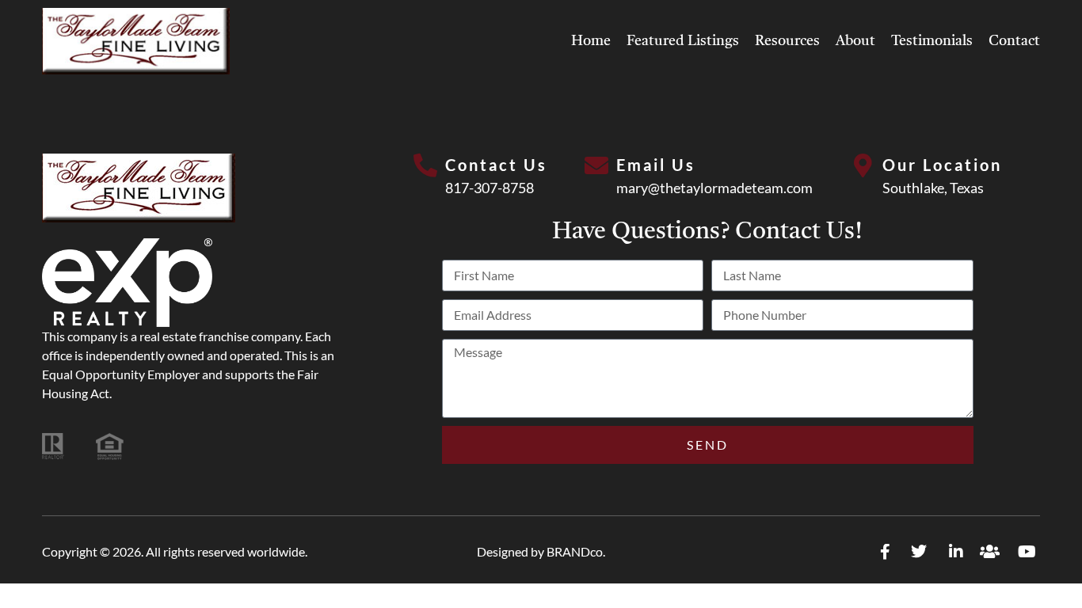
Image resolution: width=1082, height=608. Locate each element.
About (855, 41)
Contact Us (496, 164)
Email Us (655, 164)
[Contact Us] (425, 165)
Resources (787, 41)
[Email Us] (596, 165)
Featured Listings (683, 41)
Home (591, 41)
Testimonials (932, 41)
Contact (1014, 41)
